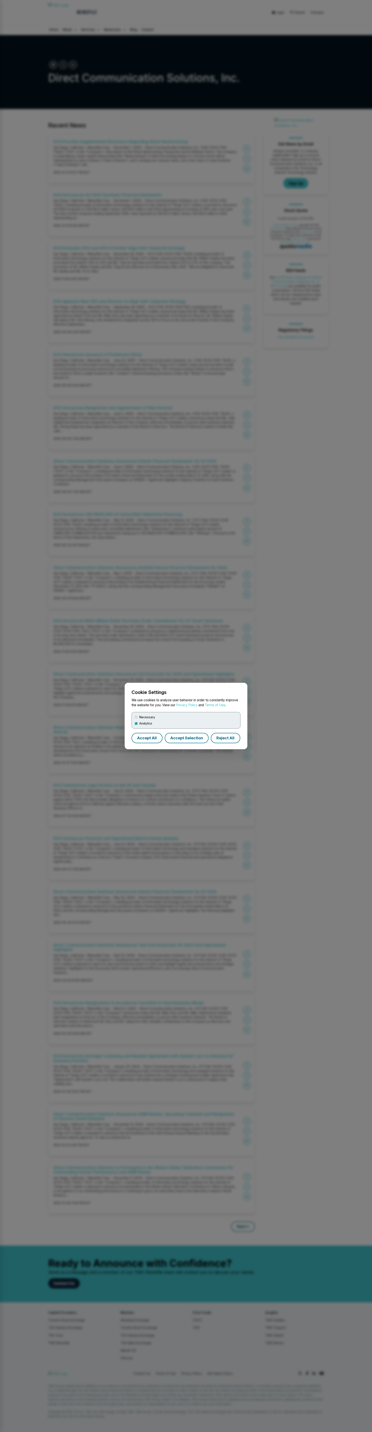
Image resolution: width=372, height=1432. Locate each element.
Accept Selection (186, 738)
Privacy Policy (187, 705)
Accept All (147, 738)
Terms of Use (215, 705)
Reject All (225, 738)
